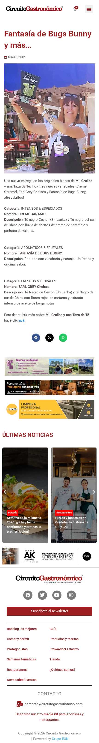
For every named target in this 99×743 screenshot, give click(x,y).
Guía (53, 629)
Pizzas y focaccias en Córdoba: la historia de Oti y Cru (71, 522)
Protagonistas (17, 649)
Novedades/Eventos (21, 680)
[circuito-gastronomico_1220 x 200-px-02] (49, 556)
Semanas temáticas (21, 659)
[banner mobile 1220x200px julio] (49, 387)
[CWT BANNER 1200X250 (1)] (49, 366)
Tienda (55, 659)
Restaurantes (64, 512)
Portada (12, 512)
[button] (89, 9)
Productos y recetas (64, 639)
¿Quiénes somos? (62, 669)
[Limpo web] (49, 409)
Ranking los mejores (22, 629)
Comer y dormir (18, 639)
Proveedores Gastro (64, 649)
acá (21, 320)
